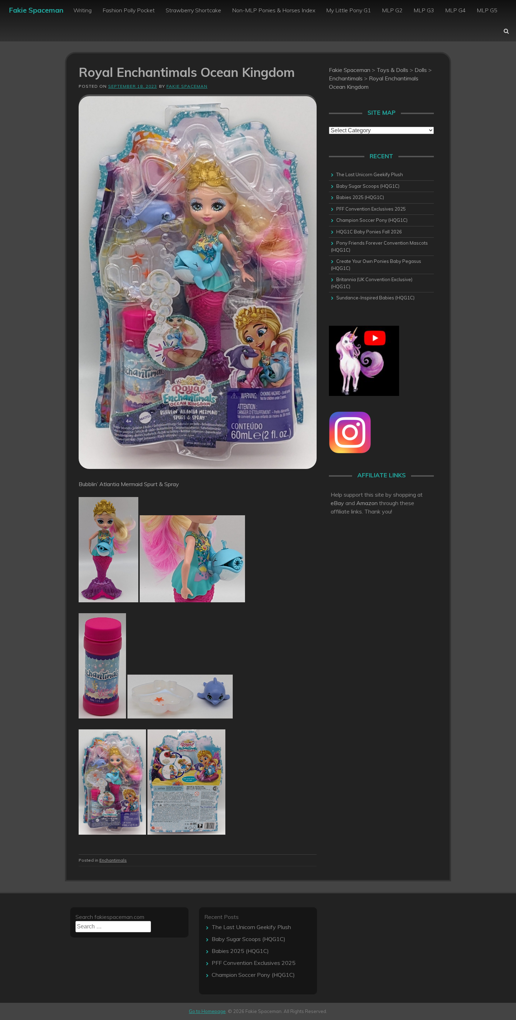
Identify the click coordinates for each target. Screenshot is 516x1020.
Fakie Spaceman (36, 10)
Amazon (367, 502)
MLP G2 (392, 10)
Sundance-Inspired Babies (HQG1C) (375, 297)
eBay (337, 502)
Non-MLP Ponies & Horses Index (273, 10)
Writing (82, 10)
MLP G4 (455, 10)
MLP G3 (424, 10)
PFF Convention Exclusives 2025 (371, 209)
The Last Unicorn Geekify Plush (369, 174)
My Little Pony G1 (348, 10)
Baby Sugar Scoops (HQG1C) (367, 186)
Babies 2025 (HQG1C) (360, 197)
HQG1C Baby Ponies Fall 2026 (369, 231)
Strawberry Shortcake (193, 10)
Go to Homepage (207, 1011)
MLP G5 (487, 10)
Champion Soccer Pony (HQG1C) (372, 220)
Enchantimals (113, 860)
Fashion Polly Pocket (128, 10)
